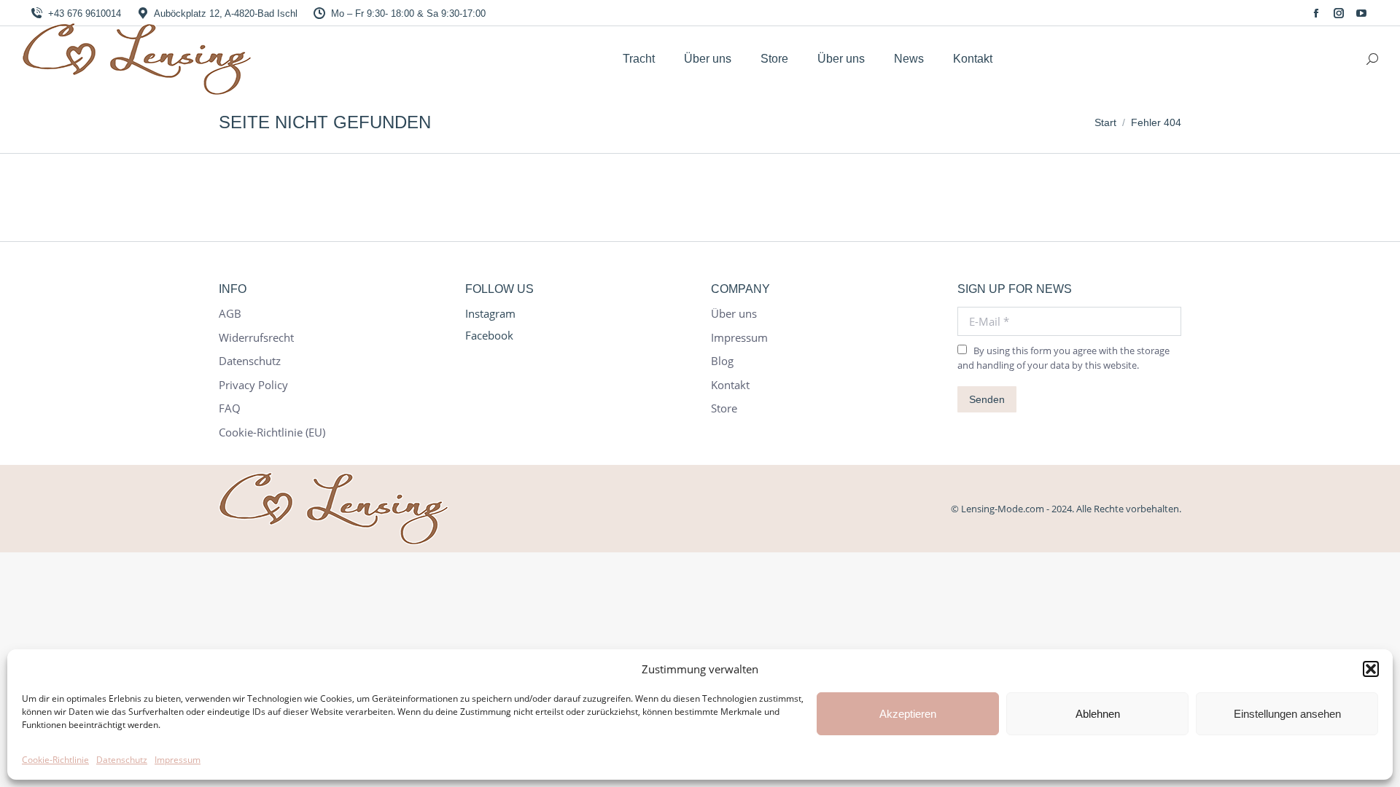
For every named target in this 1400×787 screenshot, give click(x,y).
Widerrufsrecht (256, 338)
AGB (230, 314)
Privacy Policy (253, 385)
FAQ (230, 408)
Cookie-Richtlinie (55, 759)
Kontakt (730, 385)
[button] (1371, 669)
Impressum (178, 759)
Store (724, 408)
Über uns (734, 314)
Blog (722, 361)
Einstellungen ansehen (1287, 714)
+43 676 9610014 (84, 13)
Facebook (489, 335)
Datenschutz (121, 759)
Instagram (490, 313)
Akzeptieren (907, 714)
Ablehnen (1098, 714)
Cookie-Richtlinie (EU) (272, 432)
